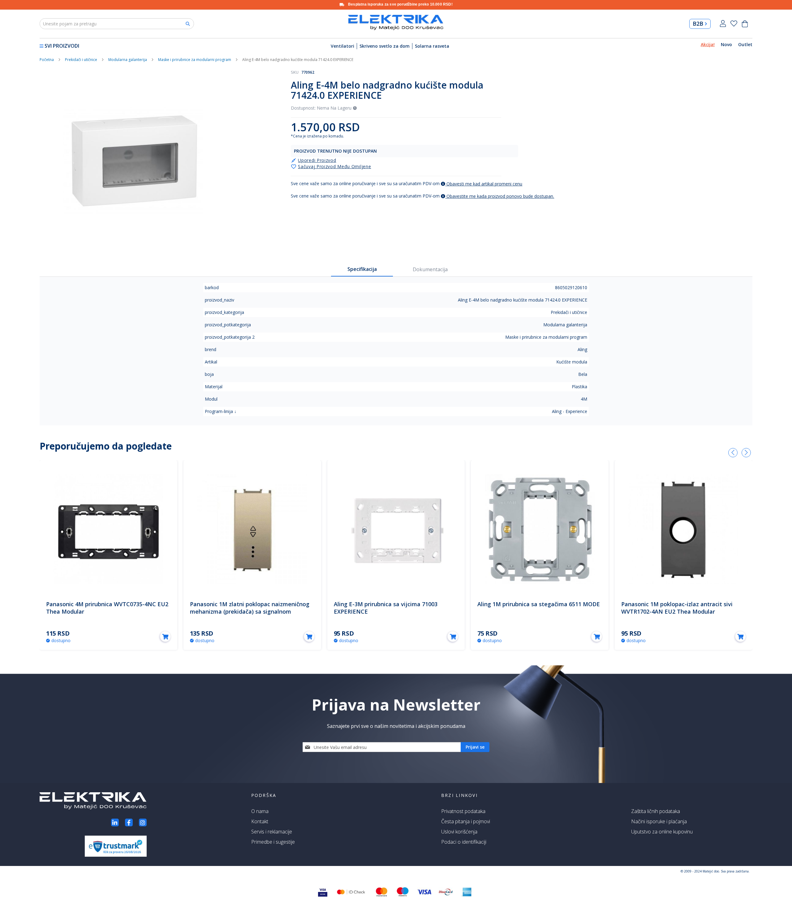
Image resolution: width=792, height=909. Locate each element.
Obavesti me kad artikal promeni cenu (483, 184)
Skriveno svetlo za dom (384, 46)
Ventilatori (342, 46)
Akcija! (708, 44)
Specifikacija (362, 269)
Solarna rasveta (432, 46)
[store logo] (396, 22)
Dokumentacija (430, 269)
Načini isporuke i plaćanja (659, 821)
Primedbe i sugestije (273, 841)
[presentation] (733, 452)
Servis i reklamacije (271, 831)
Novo (726, 44)
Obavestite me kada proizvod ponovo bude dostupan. (499, 196)
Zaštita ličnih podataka (655, 811)
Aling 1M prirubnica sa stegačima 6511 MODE (538, 604)
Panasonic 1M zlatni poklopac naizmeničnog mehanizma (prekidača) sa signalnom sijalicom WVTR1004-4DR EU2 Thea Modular (249, 611)
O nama (260, 811)
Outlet (745, 44)
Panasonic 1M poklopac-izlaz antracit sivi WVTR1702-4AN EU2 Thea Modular (677, 607)
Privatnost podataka (463, 811)
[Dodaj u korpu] (165, 636)
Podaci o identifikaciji (463, 841)
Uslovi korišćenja (459, 831)
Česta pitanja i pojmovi (465, 821)
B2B (698, 23)
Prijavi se (723, 23)
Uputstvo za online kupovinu (662, 831)
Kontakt (259, 821)
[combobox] (117, 23)
